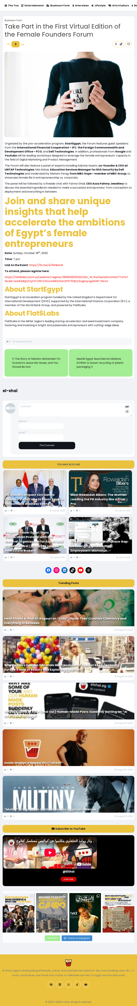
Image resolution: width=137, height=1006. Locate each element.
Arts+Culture (120, 5)
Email (23, 432)
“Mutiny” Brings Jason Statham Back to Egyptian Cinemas (50, 809)
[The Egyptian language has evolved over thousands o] (118, 913)
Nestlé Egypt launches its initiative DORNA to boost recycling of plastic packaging (100, 363)
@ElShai (69, 872)
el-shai (10, 390)
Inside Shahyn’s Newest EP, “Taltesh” (33, 763)
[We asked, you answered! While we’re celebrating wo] (18, 913)
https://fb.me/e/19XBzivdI (46, 265)
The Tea (13, 5)
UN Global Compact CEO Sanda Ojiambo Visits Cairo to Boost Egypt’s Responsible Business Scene (34, 499)
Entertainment (34, 5)
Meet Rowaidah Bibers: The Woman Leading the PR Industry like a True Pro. (99, 499)
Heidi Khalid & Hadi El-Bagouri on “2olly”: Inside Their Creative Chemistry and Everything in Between (65, 620)
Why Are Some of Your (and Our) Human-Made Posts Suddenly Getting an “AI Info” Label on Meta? (65, 714)
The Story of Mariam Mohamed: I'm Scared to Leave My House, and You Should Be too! (36, 363)
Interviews (82, 5)
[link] (129, 44)
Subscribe (69, 879)
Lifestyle (100, 5)
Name (23, 421)
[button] (118, 44)
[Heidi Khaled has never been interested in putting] (85, 913)
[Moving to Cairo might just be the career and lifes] (52, 913)
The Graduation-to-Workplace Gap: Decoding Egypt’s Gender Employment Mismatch (99, 546)
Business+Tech (60, 5)
